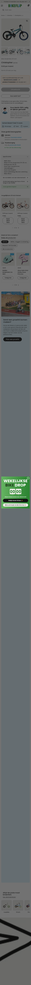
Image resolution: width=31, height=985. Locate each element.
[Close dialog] (28, 478)
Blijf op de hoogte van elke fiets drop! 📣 (15, 505)
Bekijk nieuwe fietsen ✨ (15, 500)
